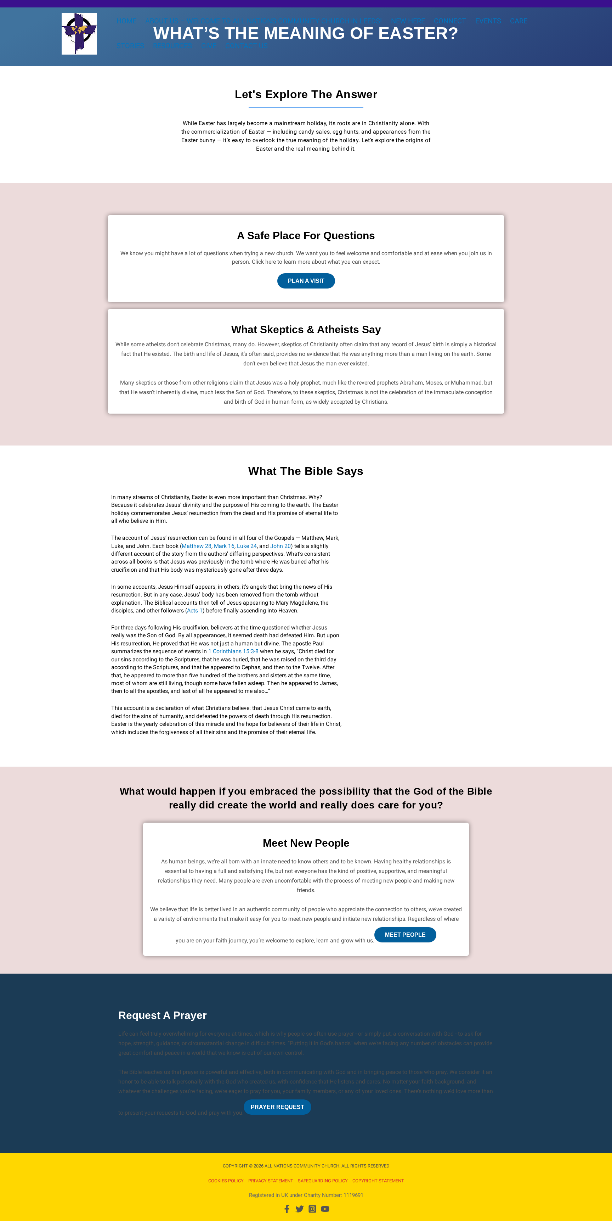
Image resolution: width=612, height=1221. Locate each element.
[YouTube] (325, 1209)
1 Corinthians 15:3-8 (233, 651)
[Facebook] (287, 1209)
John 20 (280, 546)
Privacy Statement (270, 1180)
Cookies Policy (226, 1180)
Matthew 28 (196, 546)
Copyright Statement (378, 1180)
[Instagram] (312, 1209)
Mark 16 (224, 546)
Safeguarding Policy (323, 1180)
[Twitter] (299, 1209)
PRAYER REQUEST (277, 1107)
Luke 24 (247, 546)
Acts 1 (195, 610)
